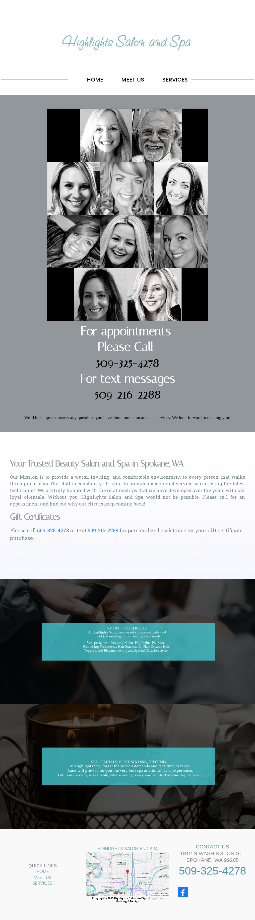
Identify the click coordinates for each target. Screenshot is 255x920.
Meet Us (43, 877)
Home (42, 871)
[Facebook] (183, 892)
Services (42, 883)
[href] (127, 874)
